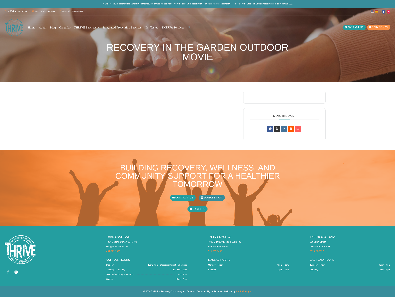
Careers (199, 209)
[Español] (377, 11)
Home (31, 27)
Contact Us (355, 27)
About (42, 27)
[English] (373, 11)
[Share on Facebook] (270, 129)
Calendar (65, 27)
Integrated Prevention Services (122, 27)
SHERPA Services (173, 27)
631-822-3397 (317, 251)
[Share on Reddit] (291, 129)
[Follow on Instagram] (388, 12)
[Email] (298, 129)
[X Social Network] (277, 129)
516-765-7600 (215, 251)
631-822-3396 (113, 251)
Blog (53, 27)
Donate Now (380, 27)
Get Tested (151, 27)
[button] (189, 27)
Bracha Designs (243, 291)
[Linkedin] (284, 129)
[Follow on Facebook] (383, 12)
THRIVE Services (85, 27)
